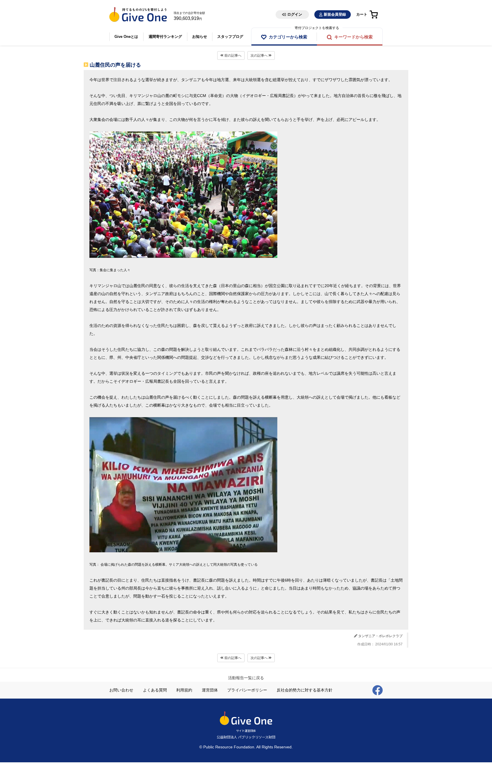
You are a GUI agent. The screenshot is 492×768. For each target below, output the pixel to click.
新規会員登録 (335, 14)
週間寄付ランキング (165, 36)
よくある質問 (155, 690)
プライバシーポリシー (247, 690)
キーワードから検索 (353, 36)
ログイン (294, 14)
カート (361, 14)
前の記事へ (232, 55)
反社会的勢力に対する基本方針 (305, 690)
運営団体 (210, 690)
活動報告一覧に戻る (246, 678)
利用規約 (184, 690)
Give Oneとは (126, 36)
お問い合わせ (121, 690)
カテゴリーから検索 (288, 36)
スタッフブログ (230, 36)
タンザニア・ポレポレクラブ (380, 636)
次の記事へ (259, 55)
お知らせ (199, 36)
